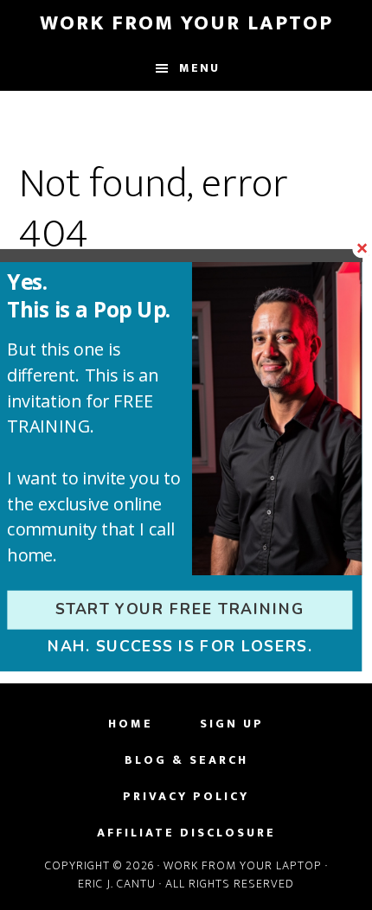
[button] (101, 295)
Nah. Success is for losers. (180, 646)
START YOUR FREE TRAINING (179, 609)
